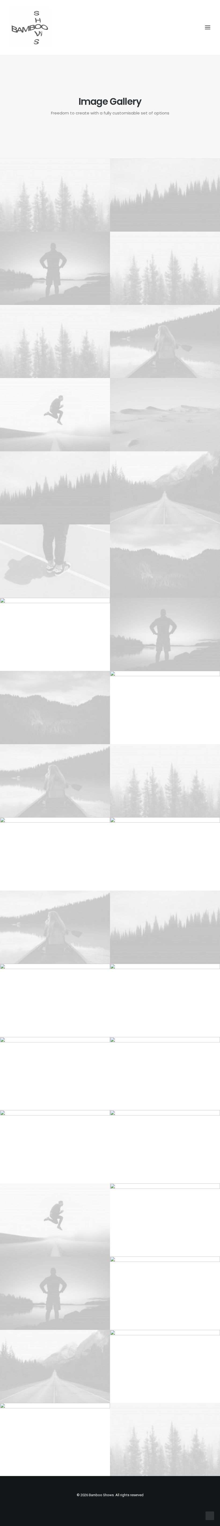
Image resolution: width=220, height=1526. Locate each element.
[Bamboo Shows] (110, 27)
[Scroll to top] (210, 1515)
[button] (207, 27)
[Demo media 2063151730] (55, 341)
